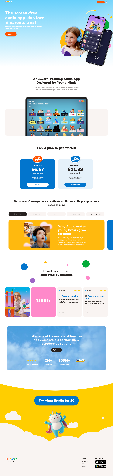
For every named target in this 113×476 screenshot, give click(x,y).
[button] (37, 214)
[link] (38, 185)
